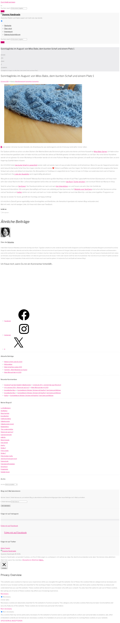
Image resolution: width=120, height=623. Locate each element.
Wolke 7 (3, 448)
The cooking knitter (7, 429)
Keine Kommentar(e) (20, 81)
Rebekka (13, 81)
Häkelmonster (5, 421)
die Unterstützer (62, 186)
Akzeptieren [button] (26, 560)
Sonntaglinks (4, 67)
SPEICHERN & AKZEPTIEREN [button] (11, 621)
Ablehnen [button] (35, 560)
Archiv (3, 484)
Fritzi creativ (5, 450)
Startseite (7, 26)
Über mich (8, 28)
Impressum (8, 31)
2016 (2, 58)
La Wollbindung (6, 408)
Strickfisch (4, 467)
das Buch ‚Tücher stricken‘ (75, 182)
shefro (3, 445)
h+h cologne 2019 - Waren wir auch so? (16, 387)
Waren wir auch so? (7, 432)
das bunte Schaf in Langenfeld (26, 165)
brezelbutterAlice (9, 390)
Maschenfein (5, 413)
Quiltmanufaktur (6, 419)
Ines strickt (4, 442)
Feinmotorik (4, 461)
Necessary (7, 597)
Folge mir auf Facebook (9, 526)
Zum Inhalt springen (8, 2)
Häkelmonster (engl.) (7, 424)
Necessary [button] (5, 594)
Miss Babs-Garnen (100, 151)
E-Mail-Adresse (6, 501)
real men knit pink (6, 435)
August (2, 61)
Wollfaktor (4, 411)
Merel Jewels (5, 440)
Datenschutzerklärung (12, 34)
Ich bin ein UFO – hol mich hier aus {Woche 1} (47, 385)
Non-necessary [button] (6, 609)
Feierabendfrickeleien (8, 464)
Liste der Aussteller (21, 174)
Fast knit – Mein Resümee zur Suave (15, 370)
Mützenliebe (8, 364)
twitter (19, 192)
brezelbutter (5, 416)
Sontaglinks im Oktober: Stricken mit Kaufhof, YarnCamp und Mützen (39, 390)
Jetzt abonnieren (5, 505)
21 (1, 64)
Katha (6, 395)
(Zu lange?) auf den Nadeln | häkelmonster (17, 385)
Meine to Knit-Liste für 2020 (13, 362)
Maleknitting (5, 427)
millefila (3, 437)
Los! (2, 11)
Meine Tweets (5, 548)
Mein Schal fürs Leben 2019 (13, 367)
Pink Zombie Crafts (7, 456)
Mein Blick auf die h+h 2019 (12, 372)
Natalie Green (5, 472)
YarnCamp (22, 186)
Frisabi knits (4, 469)
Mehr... (41, 560)
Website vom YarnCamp (83, 189)
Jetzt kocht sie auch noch (9, 459)
